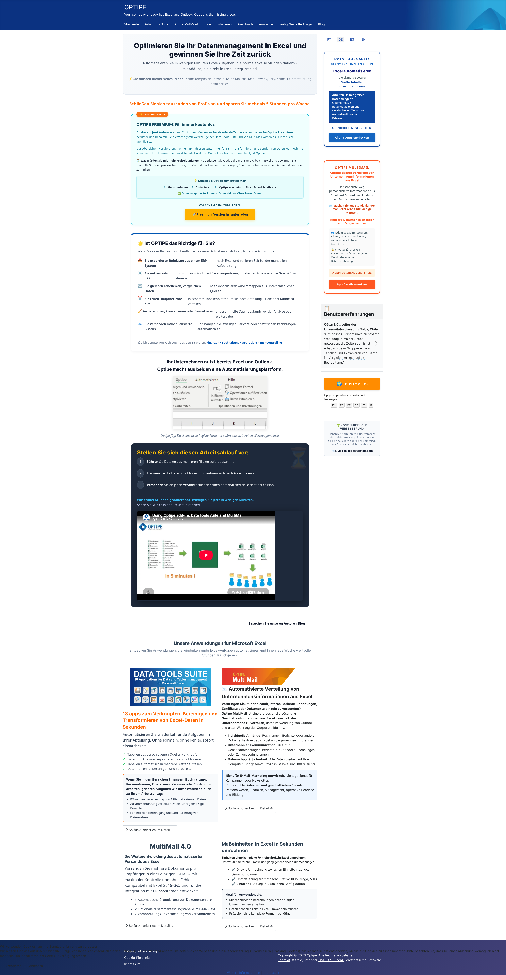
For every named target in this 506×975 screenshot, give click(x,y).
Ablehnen (36, 966)
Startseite (131, 24)
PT (329, 39)
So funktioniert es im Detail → (151, 830)
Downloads (245, 24)
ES (352, 39)
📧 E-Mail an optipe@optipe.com (352, 454)
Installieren (224, 24)
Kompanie (265, 24)
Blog (321, 24)
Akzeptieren (12, 966)
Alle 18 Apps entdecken (352, 137)
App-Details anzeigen (352, 287)
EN (363, 39)
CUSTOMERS (352, 387)
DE (340, 39)
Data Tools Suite (156, 24)
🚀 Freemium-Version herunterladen (220, 214)
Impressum (271, 973)
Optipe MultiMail (185, 24)
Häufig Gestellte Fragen (295, 24)
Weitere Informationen (243, 973)
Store (207, 24)
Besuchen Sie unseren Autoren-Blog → (278, 623)
